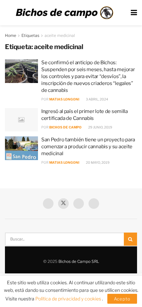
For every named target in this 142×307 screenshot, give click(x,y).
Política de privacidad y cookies (68, 298)
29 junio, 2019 (100, 127)
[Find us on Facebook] (48, 203)
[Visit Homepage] (64, 12)
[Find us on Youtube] (78, 203)
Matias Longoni (64, 99)
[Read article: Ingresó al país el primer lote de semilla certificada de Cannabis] (21, 120)
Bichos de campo (65, 127)
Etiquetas (30, 35)
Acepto (122, 298)
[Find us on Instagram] (94, 203)
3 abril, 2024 (96, 99)
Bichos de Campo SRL (78, 261)
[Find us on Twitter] (63, 203)
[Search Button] (130, 239)
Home (10, 35)
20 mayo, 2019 (97, 162)
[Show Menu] (134, 12)
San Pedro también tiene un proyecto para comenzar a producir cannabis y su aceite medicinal (88, 146)
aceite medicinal (60, 35)
